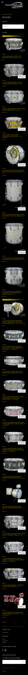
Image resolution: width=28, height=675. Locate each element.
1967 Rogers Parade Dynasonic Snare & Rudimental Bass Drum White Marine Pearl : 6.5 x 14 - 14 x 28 (13, 322)
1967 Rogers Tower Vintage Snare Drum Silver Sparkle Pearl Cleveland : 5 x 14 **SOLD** (13, 398)
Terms (3, 639)
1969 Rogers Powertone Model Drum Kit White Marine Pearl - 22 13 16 (13, 508)
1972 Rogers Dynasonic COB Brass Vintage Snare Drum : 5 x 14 (12, 585)
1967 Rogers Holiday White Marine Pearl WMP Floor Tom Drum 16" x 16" (13, 258)
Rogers (9, 14)
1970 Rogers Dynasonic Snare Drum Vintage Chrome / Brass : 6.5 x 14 (13, 534)
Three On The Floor (10, 667)
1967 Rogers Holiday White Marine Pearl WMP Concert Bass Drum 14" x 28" (13, 172)
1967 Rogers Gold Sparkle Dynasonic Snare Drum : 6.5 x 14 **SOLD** (12, 136)
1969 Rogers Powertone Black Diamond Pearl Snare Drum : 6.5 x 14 (13, 477)
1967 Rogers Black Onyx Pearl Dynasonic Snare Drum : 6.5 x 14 (12, 56)
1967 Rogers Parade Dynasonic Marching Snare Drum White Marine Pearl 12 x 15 (12, 293)
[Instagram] (5, 650)
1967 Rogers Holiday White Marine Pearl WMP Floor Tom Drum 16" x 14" (13, 215)
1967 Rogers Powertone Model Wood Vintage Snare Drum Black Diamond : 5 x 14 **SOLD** (12, 348)
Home (4, 14)
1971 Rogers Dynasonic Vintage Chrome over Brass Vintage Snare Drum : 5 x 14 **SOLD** (13, 560)
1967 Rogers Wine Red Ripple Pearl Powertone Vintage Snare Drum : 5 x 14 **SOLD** (14, 424)
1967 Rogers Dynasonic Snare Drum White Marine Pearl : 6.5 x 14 (13, 109)
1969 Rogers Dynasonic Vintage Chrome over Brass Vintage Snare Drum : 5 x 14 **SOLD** (13, 450)
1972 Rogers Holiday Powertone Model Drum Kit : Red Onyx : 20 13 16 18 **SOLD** (13, 614)
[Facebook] (2, 650)
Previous (4, 622)
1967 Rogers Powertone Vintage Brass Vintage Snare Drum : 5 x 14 (12, 372)
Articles (4, 642)
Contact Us (5, 641)
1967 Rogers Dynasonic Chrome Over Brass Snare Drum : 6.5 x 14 (12, 83)
